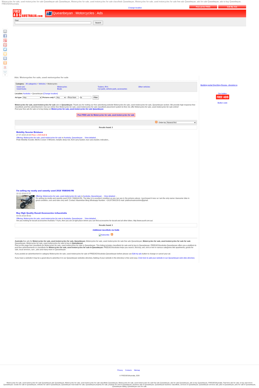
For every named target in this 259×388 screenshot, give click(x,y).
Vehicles (42, 84)
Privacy (120, 370)
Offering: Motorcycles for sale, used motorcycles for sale (38, 138)
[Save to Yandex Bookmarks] (5, 67)
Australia (26, 94)
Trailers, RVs (103, 87)
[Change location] (50, 94)
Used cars (21, 87)
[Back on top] (5, 31)
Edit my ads (137, 254)
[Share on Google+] (5, 40)
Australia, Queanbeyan (73, 138)
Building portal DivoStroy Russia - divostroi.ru (219, 85)
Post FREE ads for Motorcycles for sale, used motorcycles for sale (105, 115)
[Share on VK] (5, 58)
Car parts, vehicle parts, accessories (112, 89)
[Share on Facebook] (5, 36)
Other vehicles (144, 87)
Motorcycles (62, 87)
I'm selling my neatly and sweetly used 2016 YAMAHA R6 (45, 190)
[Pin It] (5, 45)
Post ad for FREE (203, 7)
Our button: (222, 94)
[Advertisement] (127, 50)
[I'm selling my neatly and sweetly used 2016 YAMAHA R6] (26, 209)
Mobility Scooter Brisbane (29, 132)
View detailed (90, 138)
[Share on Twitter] (5, 49)
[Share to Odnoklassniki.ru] (5, 63)
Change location (135, 8)
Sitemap (137, 370)
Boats (59, 89)
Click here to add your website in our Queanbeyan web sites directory (166, 258)
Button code (222, 103)
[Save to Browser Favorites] (5, 54)
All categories (31, 84)
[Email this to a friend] (5, 72)
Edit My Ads (232, 7)
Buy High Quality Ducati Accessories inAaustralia (41, 213)
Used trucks (21, 89)
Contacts (128, 370)
